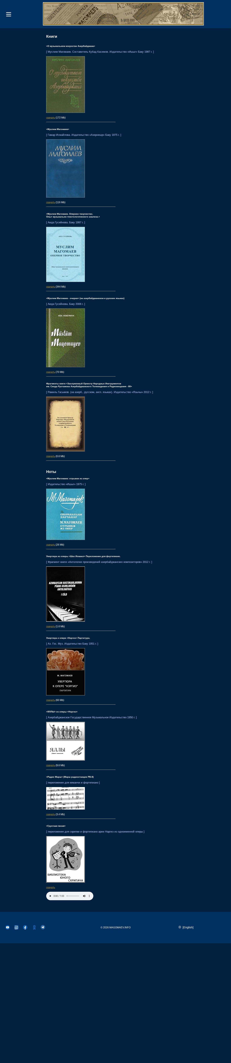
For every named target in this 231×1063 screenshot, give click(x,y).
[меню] (8, 14)
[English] (187, 927)
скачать (50, 117)
